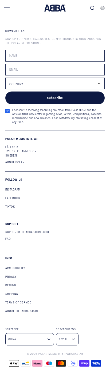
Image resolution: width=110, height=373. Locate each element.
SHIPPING (11, 294)
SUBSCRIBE (55, 98)
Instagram (12, 189)
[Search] (92, 8)
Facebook (12, 198)
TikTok (10, 206)
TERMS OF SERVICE (18, 302)
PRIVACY (11, 277)
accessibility (15, 268)
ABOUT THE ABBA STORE (22, 311)
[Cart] (102, 8)
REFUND (10, 285)
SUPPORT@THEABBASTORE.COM (27, 232)
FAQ (8, 239)
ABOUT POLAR (15, 162)
